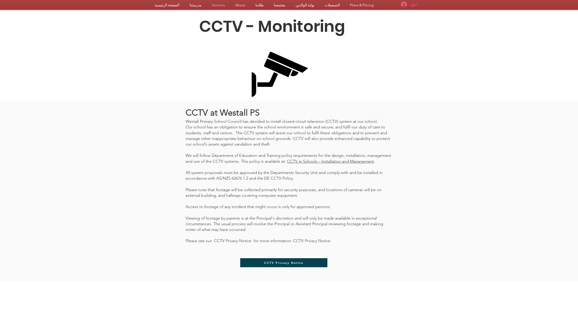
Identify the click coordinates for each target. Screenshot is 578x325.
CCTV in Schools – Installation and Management (330, 161)
